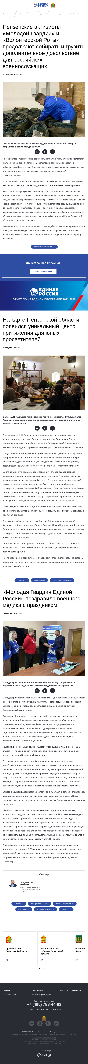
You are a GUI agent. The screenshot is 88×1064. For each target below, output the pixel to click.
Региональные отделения (70, 991)
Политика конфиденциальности (44, 1039)
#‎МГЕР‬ (66, 909)
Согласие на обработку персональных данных (44, 1043)
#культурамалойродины (62, 580)
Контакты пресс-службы (42, 995)
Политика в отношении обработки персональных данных (44, 1041)
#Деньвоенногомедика (65, 904)
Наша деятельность (18, 12)
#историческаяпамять (39, 904)
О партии (8, 991)
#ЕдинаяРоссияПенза (45, 909)
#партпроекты (39, 580)
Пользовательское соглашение (44, 1037)
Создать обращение (43, 271)
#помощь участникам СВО (44, 247)
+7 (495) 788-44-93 (44, 1004)
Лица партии (37, 991)
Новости (32, 12)
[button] (39, 968)
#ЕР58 (21, 580)
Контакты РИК (10, 995)
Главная (6, 12)
